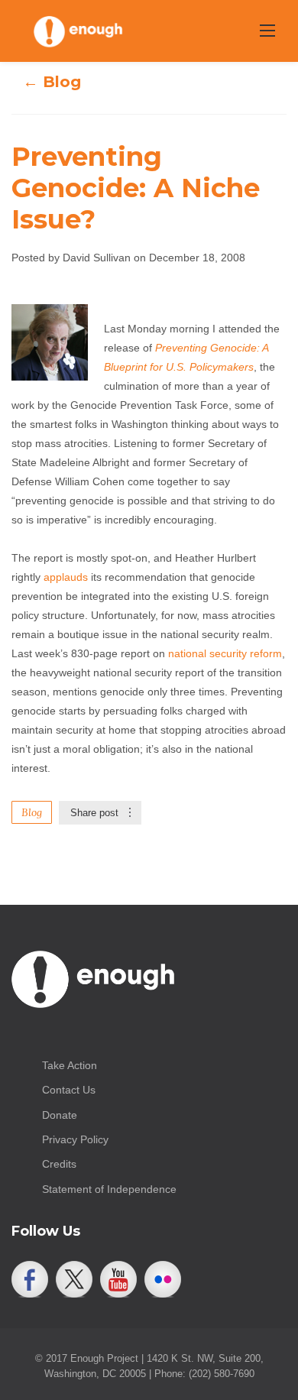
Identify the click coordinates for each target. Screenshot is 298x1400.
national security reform (225, 653)
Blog (31, 812)
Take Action (69, 1065)
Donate (59, 1115)
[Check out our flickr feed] (162, 1279)
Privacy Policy (75, 1139)
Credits (59, 1164)
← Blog (52, 82)
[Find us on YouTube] (118, 1279)
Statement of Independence (109, 1189)
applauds (66, 577)
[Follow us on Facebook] (29, 1279)
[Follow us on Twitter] (74, 1279)
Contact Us (69, 1090)
